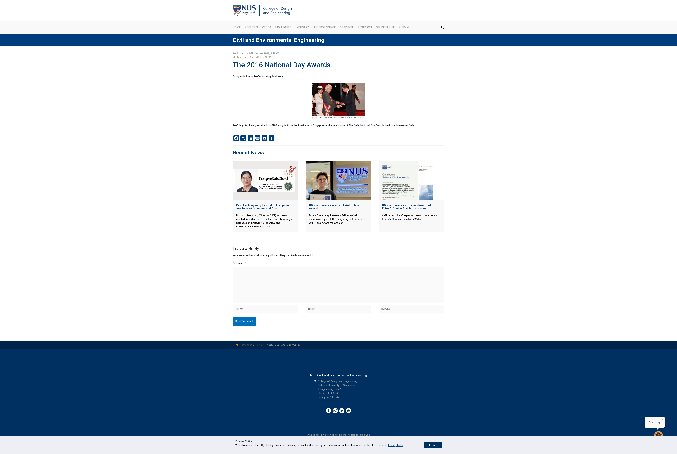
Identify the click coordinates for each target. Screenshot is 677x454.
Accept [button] (433, 445)
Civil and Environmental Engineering (278, 40)
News (259, 345)
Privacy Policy (395, 445)
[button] (442, 28)
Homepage (246, 345)
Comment (239, 263)
